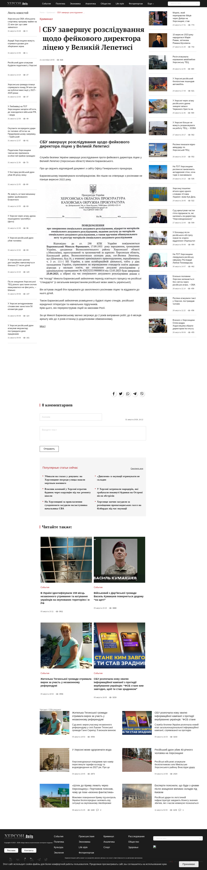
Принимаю (188, 864)
